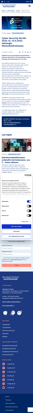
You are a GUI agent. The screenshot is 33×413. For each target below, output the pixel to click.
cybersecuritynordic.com (9, 113)
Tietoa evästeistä (10, 403)
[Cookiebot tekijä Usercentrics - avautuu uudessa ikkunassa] (24, 175)
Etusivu (4, 10)
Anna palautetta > (8, 305)
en (8, 1)
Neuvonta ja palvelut (8, 330)
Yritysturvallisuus (17, 33)
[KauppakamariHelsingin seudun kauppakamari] (9, 5)
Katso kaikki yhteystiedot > (11, 302)
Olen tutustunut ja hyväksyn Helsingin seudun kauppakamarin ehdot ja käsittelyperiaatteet (15, 259)
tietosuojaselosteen (16, 259)
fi (4, 1)
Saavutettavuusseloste (11, 406)
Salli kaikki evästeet (16, 226)
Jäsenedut (5, 333)
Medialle (4, 336)
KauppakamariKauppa (8, 345)
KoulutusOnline (7, 354)
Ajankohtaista (10, 10)
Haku (27, 1)
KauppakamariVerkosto (9, 351)
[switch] (29, 206)
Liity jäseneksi (6, 327)
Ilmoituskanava (9, 410)
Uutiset (18, 10)
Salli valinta (16, 231)
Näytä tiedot (25, 221)
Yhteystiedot (6, 324)
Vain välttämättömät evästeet (16, 236)
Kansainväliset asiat (14, 154)
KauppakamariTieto (8, 348)
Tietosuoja (8, 400)
